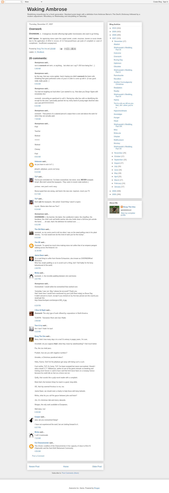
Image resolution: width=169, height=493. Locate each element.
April (116, 176)
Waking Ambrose (47, 9)
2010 (114, 28)
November (118, 153)
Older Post (97, 467)
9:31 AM (38, 225)
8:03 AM (38, 157)
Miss (115, 130)
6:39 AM (38, 412)
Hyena (116, 100)
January (117, 187)
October (117, 156)
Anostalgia (118, 114)
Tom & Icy (38, 325)
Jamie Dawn (39, 255)
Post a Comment (38, 456)
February (118, 183)
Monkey (117, 143)
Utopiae (117, 136)
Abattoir (117, 44)
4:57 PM (38, 279)
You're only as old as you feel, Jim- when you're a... (123, 105)
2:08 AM (38, 321)
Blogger (96, 488)
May (116, 173)
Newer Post (34, 467)
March (117, 180)
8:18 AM (38, 209)
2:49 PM (38, 268)
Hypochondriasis (120, 111)
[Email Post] (61, 49)
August (117, 163)
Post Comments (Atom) (70, 473)
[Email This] (65, 49)
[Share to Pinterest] (75, 49)
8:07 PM (38, 427)
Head (116, 121)
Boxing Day (118, 60)
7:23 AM (38, 438)
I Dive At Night (40, 310)
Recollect (117, 79)
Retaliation (118, 88)
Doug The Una (40, 336)
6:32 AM (38, 106)
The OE (37, 242)
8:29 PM (38, 305)
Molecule (117, 133)
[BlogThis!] (68, 49)
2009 (114, 32)
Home (66, 467)
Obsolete (117, 66)
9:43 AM (38, 238)
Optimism (117, 63)
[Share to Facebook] (72, 49)
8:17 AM (38, 194)
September (118, 160)
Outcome (117, 53)
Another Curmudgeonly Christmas (123, 83)
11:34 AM (38, 251)
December (118, 41)
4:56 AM (38, 451)
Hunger (117, 117)
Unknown (38, 161)
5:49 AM (38, 69)
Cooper (37, 417)
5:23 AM (38, 331)
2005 (114, 194)
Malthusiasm (119, 140)
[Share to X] (70, 49)
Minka (37, 273)
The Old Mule (40, 229)
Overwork (117, 56)
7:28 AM (38, 119)
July (116, 166)
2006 (114, 191)
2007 (114, 38)
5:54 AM (38, 84)
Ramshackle (118, 75)
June (116, 170)
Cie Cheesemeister (42, 443)
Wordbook (40, 52)
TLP (36, 177)
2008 (114, 35)
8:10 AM (38, 172)
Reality (116, 91)
